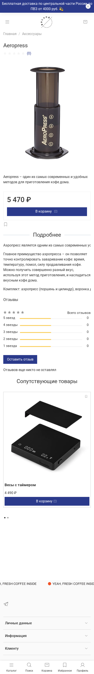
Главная (10, 34)
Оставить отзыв (20, 359)
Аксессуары (32, 34)
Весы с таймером (20, 485)
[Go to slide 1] (4, 517)
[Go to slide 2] (8, 517)
